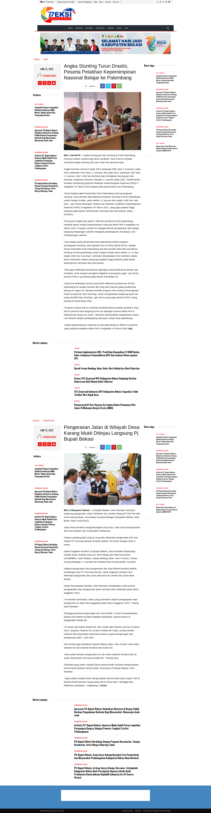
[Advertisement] (187, 42)
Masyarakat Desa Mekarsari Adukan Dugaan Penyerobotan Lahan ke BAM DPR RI (166, 148)
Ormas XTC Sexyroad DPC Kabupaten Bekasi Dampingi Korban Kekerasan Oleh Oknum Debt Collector (105, 380)
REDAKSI (138, 811)
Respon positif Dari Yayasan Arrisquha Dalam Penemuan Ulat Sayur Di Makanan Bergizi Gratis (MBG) (105, 406)
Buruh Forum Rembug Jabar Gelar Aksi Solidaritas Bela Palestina (107, 368)
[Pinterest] (113, 86)
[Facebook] (157, 1)
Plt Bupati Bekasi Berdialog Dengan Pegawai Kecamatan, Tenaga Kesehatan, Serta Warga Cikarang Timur (46, 187)
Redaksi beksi (49, 75)
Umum (45, 59)
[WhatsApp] (119, 86)
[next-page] (149, 156)
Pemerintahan (41, 127)
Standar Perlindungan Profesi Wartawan (157, 811)
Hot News (39, 104)
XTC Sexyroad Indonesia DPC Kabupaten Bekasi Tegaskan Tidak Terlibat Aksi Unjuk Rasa (106, 393)
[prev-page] (145, 156)
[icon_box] (117, 2)
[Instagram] (160, 1)
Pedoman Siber (127, 811)
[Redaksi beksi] (40, 75)
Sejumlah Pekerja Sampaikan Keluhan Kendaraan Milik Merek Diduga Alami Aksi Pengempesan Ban (46, 111)
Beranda (36, 59)
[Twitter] (163, 1)
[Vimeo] (166, 1)
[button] (168, 28)
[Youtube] (169, 1)
